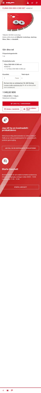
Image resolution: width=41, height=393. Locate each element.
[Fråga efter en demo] (7, 390)
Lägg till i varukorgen (21, 103)
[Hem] (10, 3)
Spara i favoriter (12, 109)
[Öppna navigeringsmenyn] (3, 3)
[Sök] (36, 3)
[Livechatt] (12, 390)
